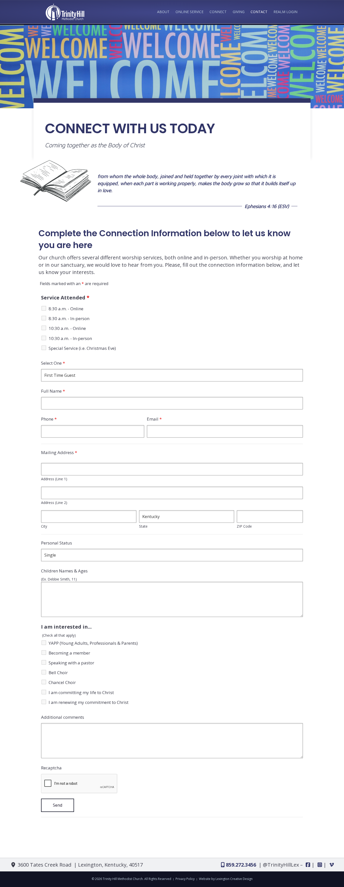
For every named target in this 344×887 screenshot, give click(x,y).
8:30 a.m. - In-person (69, 318)
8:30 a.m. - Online (66, 309)
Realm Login (285, 11)
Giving (239, 11)
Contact (259, 11)
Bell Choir (58, 672)
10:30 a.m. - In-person (70, 338)
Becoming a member (69, 653)
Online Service (189, 11)
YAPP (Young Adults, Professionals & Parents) (93, 643)
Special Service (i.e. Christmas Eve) (82, 348)
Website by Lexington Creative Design (226, 879)
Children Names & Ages (64, 571)
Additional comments (62, 717)
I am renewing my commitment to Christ (88, 702)
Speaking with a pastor (71, 663)
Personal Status (56, 543)
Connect (218, 11)
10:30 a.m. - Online (67, 328)
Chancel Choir (62, 682)
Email (154, 419)
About (163, 11)
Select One (53, 363)
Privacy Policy (185, 879)
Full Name (53, 391)
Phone (49, 419)
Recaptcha (51, 768)
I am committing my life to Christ (81, 692)
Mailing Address (59, 452)
